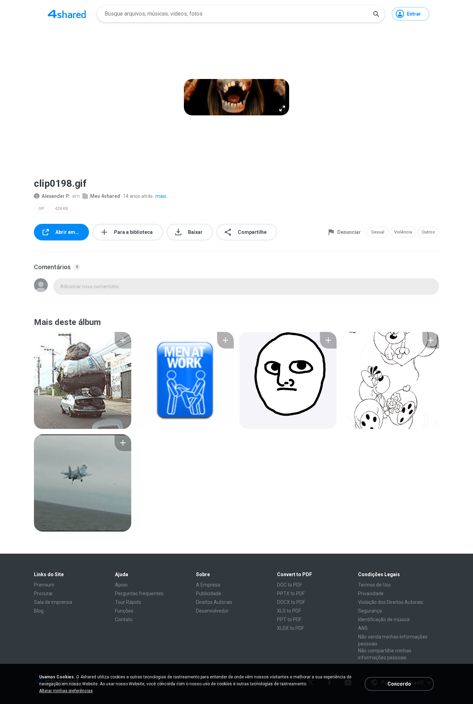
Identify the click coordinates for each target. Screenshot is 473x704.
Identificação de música (384, 619)
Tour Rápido (128, 602)
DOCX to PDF (291, 602)
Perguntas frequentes (139, 593)
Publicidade (208, 593)
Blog (39, 611)
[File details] (82, 380)
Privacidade (371, 593)
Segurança (370, 611)
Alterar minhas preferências (66, 690)
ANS (363, 628)
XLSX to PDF (290, 628)
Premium (44, 585)
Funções (124, 611)
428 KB (61, 208)
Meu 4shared (105, 196)
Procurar (43, 593)
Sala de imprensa (53, 602)
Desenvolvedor (212, 611)
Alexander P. (56, 196)
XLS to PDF (289, 611)
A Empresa (208, 585)
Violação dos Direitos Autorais (390, 602)
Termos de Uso (374, 585)
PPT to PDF (289, 619)
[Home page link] (67, 14)
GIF (41, 208)
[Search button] (376, 14)
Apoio (121, 585)
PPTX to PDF (291, 593)
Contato (124, 619)
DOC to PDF (289, 585)
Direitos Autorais (214, 602)
